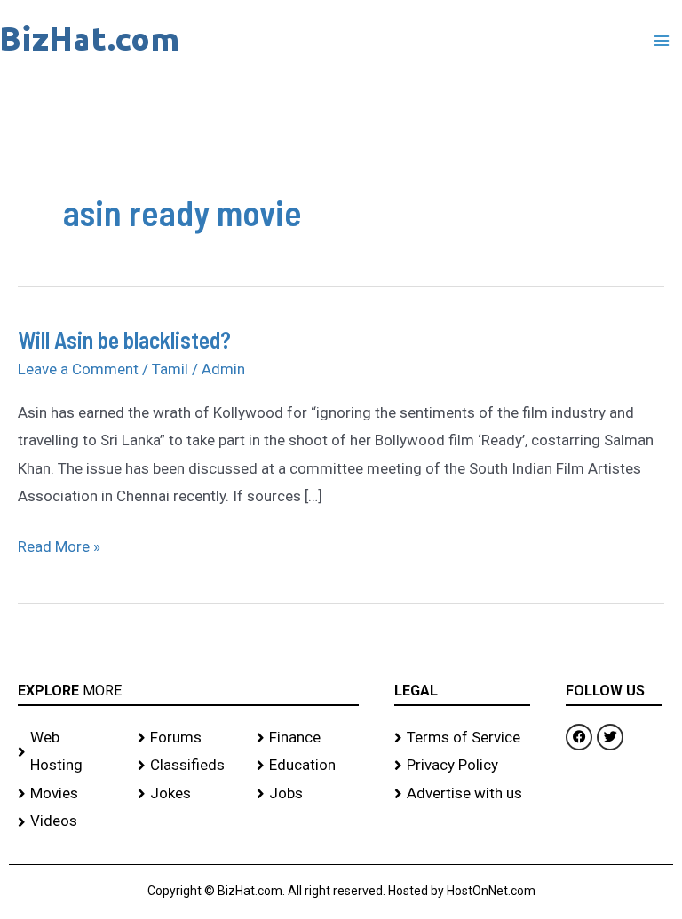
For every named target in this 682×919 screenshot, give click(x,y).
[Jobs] (308, 794)
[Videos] (69, 821)
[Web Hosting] (69, 752)
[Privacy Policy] (462, 765)
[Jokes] (189, 794)
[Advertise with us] (462, 794)
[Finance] (308, 738)
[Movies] (69, 794)
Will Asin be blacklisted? (124, 339)
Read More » (59, 544)
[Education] (308, 765)
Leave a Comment (78, 369)
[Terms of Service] (462, 738)
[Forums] (189, 738)
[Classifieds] (189, 765)
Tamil (170, 369)
